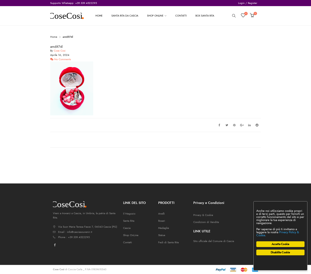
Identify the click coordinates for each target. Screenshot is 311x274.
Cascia (126, 228)
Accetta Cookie (280, 244)
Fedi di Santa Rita (168, 242)
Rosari (161, 221)
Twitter (227, 125)
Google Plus (242, 125)
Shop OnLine (130, 235)
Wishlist (245, 14)
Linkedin (249, 125)
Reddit (257, 125)
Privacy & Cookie (203, 215)
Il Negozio (129, 213)
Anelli (161, 213)
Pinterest (234, 125)
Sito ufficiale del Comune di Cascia (213, 241)
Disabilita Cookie (280, 252)
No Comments (62, 59)
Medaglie (163, 228)
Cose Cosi (60, 50)
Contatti (127, 242)
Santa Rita (128, 221)
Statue (161, 235)
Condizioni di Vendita (206, 222)
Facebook (219, 125)
